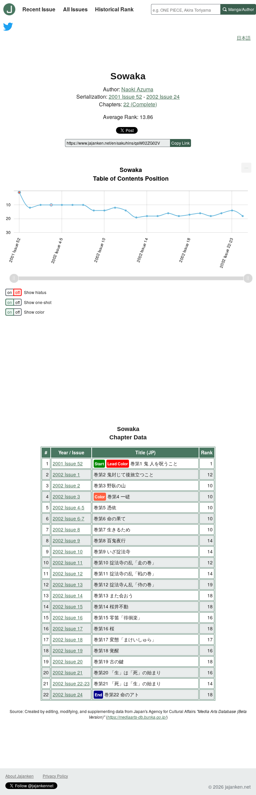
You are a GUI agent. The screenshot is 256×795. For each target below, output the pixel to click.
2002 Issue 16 (68, 617)
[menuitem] (246, 168)
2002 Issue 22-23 (71, 683)
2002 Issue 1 (66, 474)
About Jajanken (19, 776)
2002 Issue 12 (68, 573)
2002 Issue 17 (68, 628)
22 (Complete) (140, 104)
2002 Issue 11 (68, 562)
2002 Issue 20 (68, 661)
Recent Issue (38, 9)
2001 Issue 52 (125, 96)
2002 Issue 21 (68, 672)
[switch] (13, 292)
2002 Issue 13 (68, 584)
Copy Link (180, 143)
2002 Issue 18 (68, 639)
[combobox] (185, 9)
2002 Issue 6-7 (68, 518)
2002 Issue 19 (68, 650)
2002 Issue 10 (68, 551)
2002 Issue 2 (66, 485)
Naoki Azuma (137, 89)
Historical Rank (114, 9)
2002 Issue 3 (66, 496)
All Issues (75, 9)
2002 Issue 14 (68, 595)
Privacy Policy (55, 776)
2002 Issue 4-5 (68, 507)
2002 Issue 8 (66, 529)
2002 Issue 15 (68, 606)
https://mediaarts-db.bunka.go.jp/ (136, 717)
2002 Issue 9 (66, 540)
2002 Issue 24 (163, 96)
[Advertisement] (128, 46)
